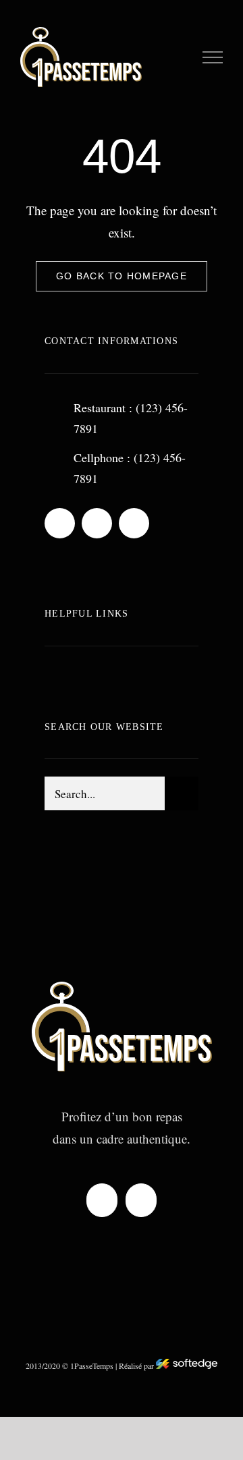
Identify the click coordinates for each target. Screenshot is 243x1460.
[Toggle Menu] (213, 57)
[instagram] (134, 523)
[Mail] (141, 1200)
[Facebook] (101, 1200)
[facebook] (60, 523)
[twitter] (97, 523)
